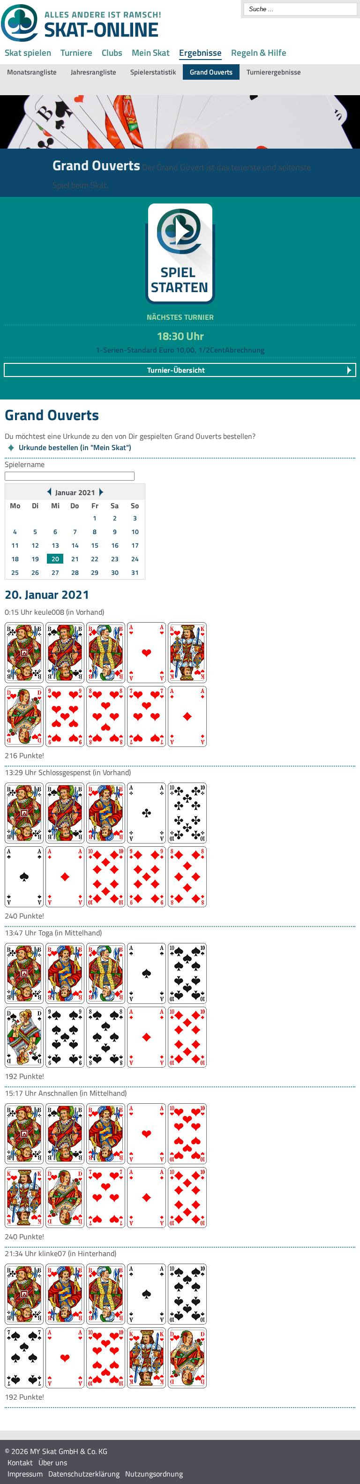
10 (135, 531)
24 (135, 559)
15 (94, 545)
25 (15, 572)
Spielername (25, 464)
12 (35, 545)
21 (75, 559)
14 (75, 545)
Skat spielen (28, 52)
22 (94, 559)
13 (55, 545)
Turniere (76, 52)
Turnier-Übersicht (176, 370)
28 (75, 572)
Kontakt (20, 1462)
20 (55, 559)
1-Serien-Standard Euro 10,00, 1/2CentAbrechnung (180, 349)
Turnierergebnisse (274, 72)
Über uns (52, 1462)
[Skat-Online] (80, 39)
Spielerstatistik (153, 72)
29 (94, 572)
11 (15, 545)
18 (15, 559)
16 (115, 545)
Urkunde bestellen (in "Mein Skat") (75, 447)
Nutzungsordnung (154, 1473)
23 (115, 559)
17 (135, 545)
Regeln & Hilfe (258, 52)
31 (135, 572)
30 (115, 572)
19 (35, 559)
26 (35, 572)
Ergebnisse (200, 52)
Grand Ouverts (211, 72)
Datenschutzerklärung (84, 1473)
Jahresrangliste (93, 72)
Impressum (25, 1473)
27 (55, 572)
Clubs (112, 52)
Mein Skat (151, 52)
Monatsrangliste (32, 72)
